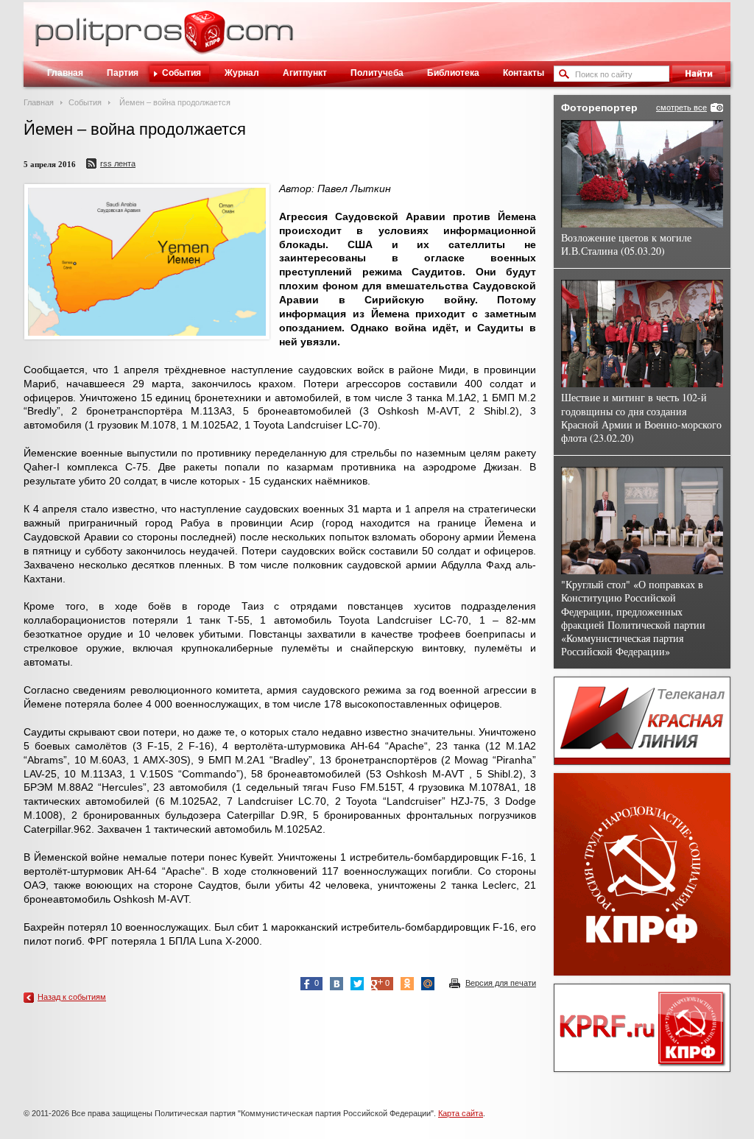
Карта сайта (460, 1113)
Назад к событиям (72, 996)
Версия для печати (500, 982)
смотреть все (681, 107)
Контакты (523, 73)
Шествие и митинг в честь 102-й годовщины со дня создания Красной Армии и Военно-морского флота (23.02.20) (641, 417)
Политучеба (377, 73)
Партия (122, 73)
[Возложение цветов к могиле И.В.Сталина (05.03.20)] (642, 174)
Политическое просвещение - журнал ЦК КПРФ (204, 39)
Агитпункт (305, 73)
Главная (65, 73)
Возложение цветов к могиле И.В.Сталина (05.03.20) (626, 244)
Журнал (242, 73)
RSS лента (117, 163)
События (181, 73)
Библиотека (453, 73)
